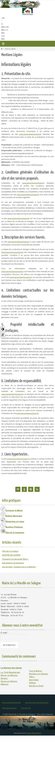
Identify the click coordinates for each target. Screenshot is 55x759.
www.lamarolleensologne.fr (30, 134)
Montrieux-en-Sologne (38, 673)
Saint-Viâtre (34, 679)
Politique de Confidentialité (37, 703)
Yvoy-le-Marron (35, 670)
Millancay (5, 684)
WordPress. (37, 733)
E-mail (4, 632)
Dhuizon (4, 678)
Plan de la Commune (14, 532)
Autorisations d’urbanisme (13, 563)
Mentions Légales (9, 708)
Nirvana (29, 733)
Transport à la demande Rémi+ (15, 559)
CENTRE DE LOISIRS (11, 555)
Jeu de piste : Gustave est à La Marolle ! (19, 566)
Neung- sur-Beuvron (9, 675)
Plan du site (26, 708)
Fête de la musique (10, 551)
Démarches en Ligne (14, 521)
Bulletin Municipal (13, 515)
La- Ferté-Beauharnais (10, 672)
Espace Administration (11, 703)
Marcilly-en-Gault (36, 685)
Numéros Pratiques (14, 527)
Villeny (31, 676)
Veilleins (32, 682)
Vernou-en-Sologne (9, 681)
